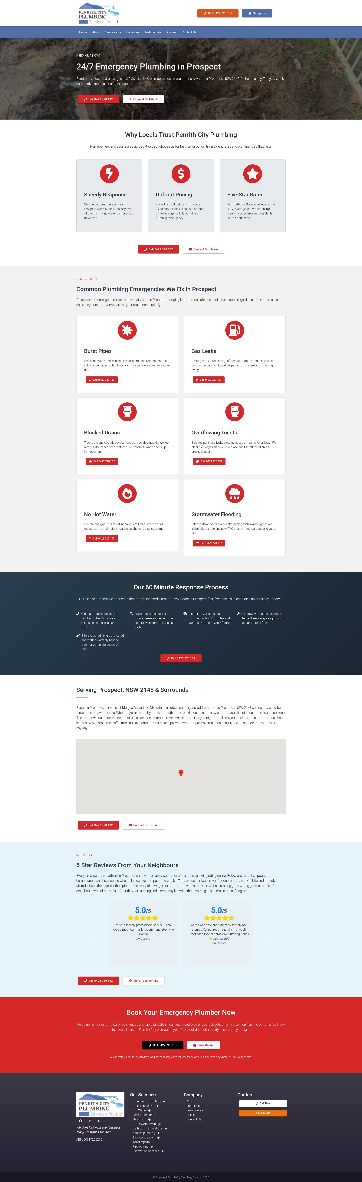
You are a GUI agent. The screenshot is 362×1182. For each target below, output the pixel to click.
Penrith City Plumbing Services (185, 1177)
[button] (83, 32)
